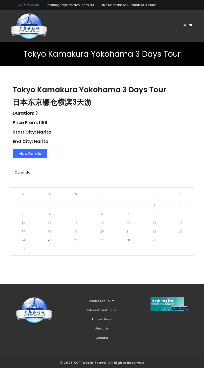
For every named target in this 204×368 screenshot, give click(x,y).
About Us (102, 328)
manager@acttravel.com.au (71, 4)
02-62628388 (28, 4)
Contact (102, 338)
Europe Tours (102, 319)
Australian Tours (102, 301)
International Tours (101, 310)
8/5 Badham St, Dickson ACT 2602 (129, 4)
